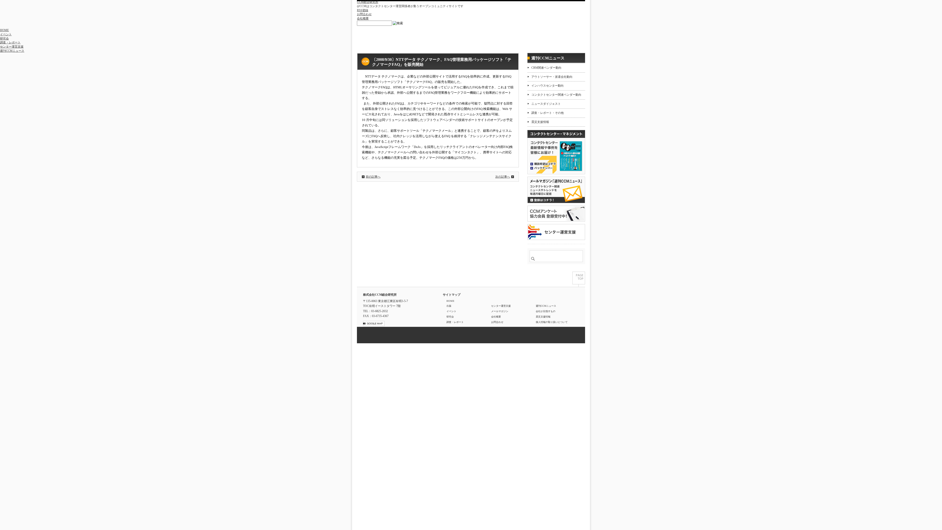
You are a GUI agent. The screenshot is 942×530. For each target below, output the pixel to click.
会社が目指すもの (545, 311)
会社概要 (363, 18)
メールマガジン (499, 311)
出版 (448, 306)
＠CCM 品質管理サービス (556, 232)
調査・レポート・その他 (547, 113)
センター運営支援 (12, 46)
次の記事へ (502, 176)
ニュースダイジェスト (546, 104)
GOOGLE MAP (374, 323)
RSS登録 (362, 10)
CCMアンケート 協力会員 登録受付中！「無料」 (556, 214)
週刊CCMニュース (12, 51)
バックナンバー (543, 168)
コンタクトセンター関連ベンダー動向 (556, 94)
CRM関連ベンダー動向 (546, 67)
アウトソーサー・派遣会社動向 (552, 77)
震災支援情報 (540, 122)
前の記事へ (373, 176)
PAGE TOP (578, 279)
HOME (4, 30)
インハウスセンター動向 (547, 85)
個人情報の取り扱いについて (552, 322)
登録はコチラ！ (556, 190)
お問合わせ (364, 14)
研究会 (4, 38)
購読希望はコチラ (543, 164)
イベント (6, 34)
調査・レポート (10, 42)
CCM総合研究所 (367, 2)
